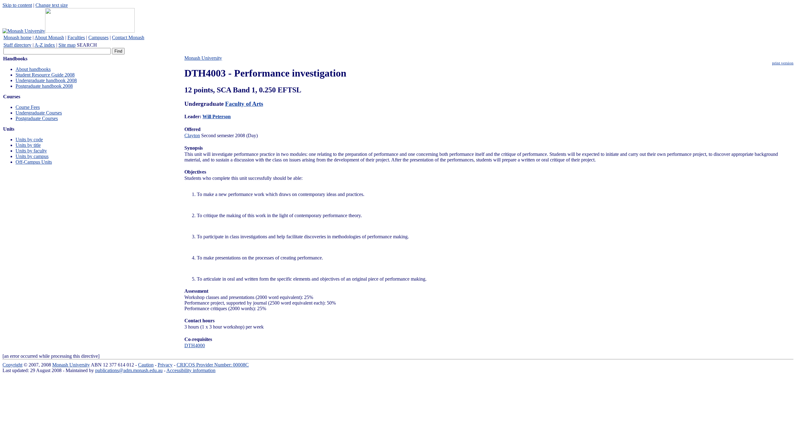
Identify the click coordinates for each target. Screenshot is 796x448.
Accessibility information (190, 370)
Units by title (28, 145)
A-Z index (45, 45)
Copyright (12, 364)
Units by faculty (31, 150)
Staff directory (17, 45)
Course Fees (28, 107)
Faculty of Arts (244, 103)
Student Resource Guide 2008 (45, 74)
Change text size (51, 5)
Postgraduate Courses (37, 118)
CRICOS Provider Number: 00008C (213, 364)
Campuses (98, 37)
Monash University (203, 58)
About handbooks (33, 69)
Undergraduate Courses (39, 112)
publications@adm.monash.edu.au (129, 370)
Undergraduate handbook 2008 (46, 80)
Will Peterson (216, 116)
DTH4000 (194, 345)
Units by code (29, 139)
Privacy (165, 364)
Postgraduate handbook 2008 (44, 86)
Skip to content (17, 5)
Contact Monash (128, 37)
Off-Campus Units (34, 162)
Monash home (17, 37)
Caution (146, 364)
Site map (67, 45)
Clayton (192, 135)
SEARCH (87, 45)
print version (783, 63)
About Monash (49, 37)
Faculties (76, 37)
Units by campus (32, 156)
